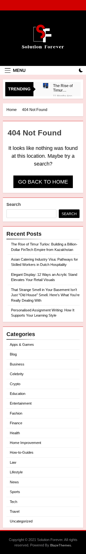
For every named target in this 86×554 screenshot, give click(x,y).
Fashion (16, 413)
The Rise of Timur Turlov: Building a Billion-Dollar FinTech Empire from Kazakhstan (63, 87)
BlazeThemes (60, 545)
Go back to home (43, 182)
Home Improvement (25, 443)
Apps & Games (22, 344)
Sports (15, 492)
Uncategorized (21, 521)
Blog (13, 354)
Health (15, 433)
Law (13, 462)
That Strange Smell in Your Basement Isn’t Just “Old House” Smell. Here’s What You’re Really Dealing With (45, 295)
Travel (14, 511)
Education (17, 394)
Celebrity (17, 374)
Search (13, 204)
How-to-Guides (21, 452)
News (14, 482)
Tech (13, 502)
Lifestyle (16, 472)
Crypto (15, 384)
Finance (16, 423)
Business (17, 364)
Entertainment (21, 403)
